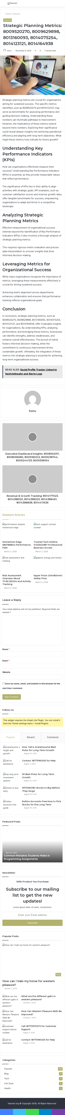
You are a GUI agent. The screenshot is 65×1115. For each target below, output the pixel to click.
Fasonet (16, 14)
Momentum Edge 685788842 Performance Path (16, 545)
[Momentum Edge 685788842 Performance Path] (16, 531)
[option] (32, 845)
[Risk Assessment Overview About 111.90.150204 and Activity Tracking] (16, 564)
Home (8, 14)
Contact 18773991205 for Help (39, 760)
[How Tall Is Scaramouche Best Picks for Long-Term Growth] (11, 751)
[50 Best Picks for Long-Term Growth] (11, 778)
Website (6, 672)
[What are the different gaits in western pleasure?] (10, 1001)
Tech (6, 1078)
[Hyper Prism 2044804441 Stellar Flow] (48, 564)
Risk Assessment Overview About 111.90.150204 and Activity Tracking (16, 580)
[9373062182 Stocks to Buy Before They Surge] (11, 792)
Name (6, 649)
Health (7, 1088)
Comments (53, 737)
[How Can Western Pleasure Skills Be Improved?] (10, 1016)
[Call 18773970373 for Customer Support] (10, 1030)
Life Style (8, 1083)
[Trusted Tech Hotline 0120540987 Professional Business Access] (48, 531)
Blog (6, 1073)
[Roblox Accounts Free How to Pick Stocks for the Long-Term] (11, 805)
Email (5, 660)
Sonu (9, 50)
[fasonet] (12, 3)
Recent (31, 737)
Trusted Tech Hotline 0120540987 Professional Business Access (48, 545)
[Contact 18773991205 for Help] (11, 765)
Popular (10, 737)
